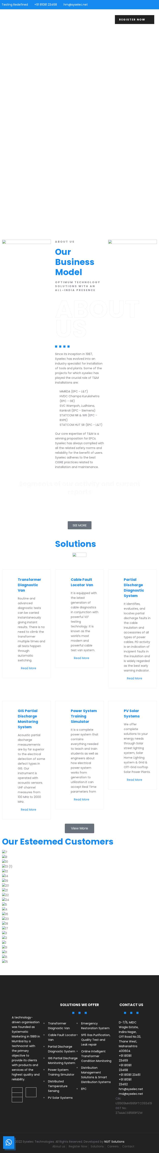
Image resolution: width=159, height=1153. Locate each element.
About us (58, 1146)
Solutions (97, 1146)
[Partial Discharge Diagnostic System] (118, 579)
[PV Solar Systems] (118, 710)
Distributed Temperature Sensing (57, 1086)
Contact (128, 1146)
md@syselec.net (131, 1094)
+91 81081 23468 (45, 4)
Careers (113, 1146)
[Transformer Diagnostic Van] (12, 579)
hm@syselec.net (76, 4)
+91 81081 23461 (129, 1075)
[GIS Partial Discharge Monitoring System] (12, 710)
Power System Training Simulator (84, 716)
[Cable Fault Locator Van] (65, 579)
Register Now (78, 1146)
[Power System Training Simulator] (65, 710)
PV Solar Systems (60, 1098)
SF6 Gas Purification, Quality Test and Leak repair (95, 1040)
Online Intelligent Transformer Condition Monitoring (96, 1056)
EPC (84, 1089)
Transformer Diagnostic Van (29, 585)
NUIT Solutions (114, 1142)
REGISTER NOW (132, 20)
